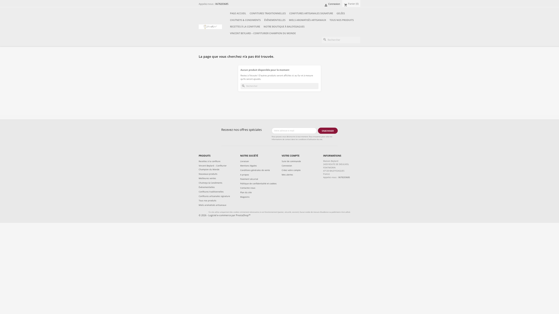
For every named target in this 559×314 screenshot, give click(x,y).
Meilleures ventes (207, 178)
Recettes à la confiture (245, 26)
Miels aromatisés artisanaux (307, 20)
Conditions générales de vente (255, 170)
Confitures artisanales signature (311, 13)
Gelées (341, 13)
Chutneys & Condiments (245, 20)
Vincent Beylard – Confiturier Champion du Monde (263, 33)
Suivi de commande (291, 161)
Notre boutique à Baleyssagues (284, 26)
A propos (244, 174)
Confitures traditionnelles (268, 13)
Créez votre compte (291, 170)
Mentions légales (248, 165)
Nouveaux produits (208, 174)
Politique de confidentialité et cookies (258, 183)
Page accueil (238, 13)
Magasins (245, 197)
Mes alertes (287, 174)
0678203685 (221, 4)
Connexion (287, 165)
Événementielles (274, 20)
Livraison (244, 161)
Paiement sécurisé (249, 179)
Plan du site (246, 192)
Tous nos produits (342, 20)
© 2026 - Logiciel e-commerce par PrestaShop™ (224, 215)
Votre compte (290, 155)
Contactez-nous (247, 188)
